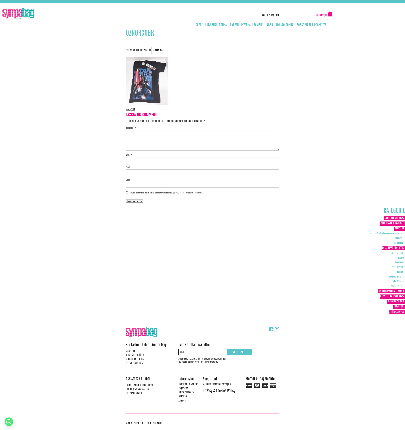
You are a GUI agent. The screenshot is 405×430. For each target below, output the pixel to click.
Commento (131, 128)
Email (129, 168)
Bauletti (401, 258)
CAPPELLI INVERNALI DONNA (211, 25)
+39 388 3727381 (15, 4)
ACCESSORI (399, 228)
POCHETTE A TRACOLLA (396, 277)
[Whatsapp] (9, 421)
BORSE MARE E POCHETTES (311, 25)
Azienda (182, 400)
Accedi (265, 15)
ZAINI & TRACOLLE (398, 281)
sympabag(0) (321, 15)
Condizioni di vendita (188, 384)
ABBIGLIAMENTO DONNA (280, 25)
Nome (129, 155)
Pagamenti (183, 388)
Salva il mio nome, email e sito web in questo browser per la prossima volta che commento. (166, 193)
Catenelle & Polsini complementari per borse (386, 233)
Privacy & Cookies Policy (219, 391)
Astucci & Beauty (397, 253)
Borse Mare (399, 262)
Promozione (398, 306)
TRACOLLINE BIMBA (397, 286)
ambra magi (158, 50)
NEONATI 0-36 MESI (396, 301)
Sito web (129, 180)
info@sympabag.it (44, 4)
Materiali (182, 396)
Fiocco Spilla (399, 238)
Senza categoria (396, 312)
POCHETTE (400, 272)
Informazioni (187, 379)
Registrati (275, 15)
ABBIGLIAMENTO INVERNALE (392, 223)
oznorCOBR (130, 109)
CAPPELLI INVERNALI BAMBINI (246, 25)
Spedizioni (210, 379)
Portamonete (399, 243)
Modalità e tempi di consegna (217, 384)
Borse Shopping (398, 267)
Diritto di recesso (186, 392)
